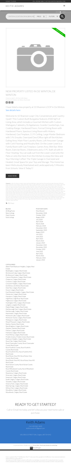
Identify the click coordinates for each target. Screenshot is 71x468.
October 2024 (40, 215)
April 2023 (39, 239)
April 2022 (39, 254)
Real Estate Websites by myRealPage (48, 445)
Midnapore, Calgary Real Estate (57, 189)
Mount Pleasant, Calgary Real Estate (13, 191)
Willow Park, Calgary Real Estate (42, 198)
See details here (13, 110)
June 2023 (39, 236)
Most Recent (40, 211)
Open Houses (10, 215)
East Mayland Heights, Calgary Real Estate (54, 186)
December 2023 (41, 228)
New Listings (10, 213)
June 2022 (39, 251)
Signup (8, 1)
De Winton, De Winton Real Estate (20, 100)
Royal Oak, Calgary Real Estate (14, 193)
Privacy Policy (36, 445)
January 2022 (40, 260)
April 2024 (39, 221)
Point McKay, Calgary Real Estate (27, 192)
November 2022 (41, 247)
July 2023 (39, 234)
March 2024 (40, 224)
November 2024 (41, 213)
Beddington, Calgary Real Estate (37, 183)
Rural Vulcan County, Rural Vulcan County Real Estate (27, 196)
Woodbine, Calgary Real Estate (55, 198)
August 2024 (40, 217)
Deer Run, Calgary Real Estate (28, 186)
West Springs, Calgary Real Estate (29, 198)
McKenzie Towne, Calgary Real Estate (43, 189)
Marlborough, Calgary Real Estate (17, 311)
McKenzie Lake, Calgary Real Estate (28, 189)
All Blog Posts (10, 211)
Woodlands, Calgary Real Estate (12, 200)
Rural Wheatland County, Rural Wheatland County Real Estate (50, 196)
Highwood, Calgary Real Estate (50, 187)
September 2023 (41, 230)
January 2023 (40, 243)
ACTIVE (57, 11)
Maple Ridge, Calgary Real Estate (32, 188)
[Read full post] (35, 59)
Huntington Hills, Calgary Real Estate (18, 303)
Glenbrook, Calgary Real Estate (12, 187)
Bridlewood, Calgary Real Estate (16, 275)
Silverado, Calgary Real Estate (24, 197)
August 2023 (40, 232)
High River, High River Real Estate (37, 187)
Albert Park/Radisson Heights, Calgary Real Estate (21, 183)
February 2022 (41, 258)
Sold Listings (10, 217)
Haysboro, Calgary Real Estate (24, 187)
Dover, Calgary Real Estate (40, 186)
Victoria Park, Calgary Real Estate (15, 198)
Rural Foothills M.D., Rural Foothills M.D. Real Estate (19, 195)
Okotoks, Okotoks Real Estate (51, 191)
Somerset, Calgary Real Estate (36, 197)
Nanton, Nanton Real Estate (25, 191)
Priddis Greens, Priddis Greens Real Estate (42, 192)
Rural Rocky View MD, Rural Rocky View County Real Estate (41, 195)
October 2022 (40, 249)
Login (14, 1)
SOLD (64, 11)
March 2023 (40, 241)
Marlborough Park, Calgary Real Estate (46, 188)
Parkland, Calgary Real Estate (14, 192)
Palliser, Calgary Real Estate (15, 330)
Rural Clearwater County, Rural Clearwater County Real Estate (33, 193)
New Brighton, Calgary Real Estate (38, 191)
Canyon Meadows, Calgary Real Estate (21, 184)
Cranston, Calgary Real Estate (46, 184)
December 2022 (41, 245)
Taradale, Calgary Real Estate (15, 382)
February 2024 (41, 226)
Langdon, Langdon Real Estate (19, 188)
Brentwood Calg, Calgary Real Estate (51, 183)
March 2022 (40, 256)
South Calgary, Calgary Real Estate (49, 197)
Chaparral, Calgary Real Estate (34, 184)
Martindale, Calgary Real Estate (15, 189)
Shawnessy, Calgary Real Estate (12, 197)
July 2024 (39, 219)
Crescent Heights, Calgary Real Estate (18, 284)
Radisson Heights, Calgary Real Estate (18, 339)
